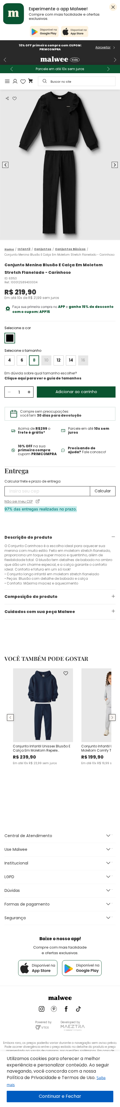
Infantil (24, 249)
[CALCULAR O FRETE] (103, 491)
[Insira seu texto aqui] (41, 1009)
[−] (9, 392)
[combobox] (77, 81)
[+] (29, 392)
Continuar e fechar (60, 1096)
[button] (7, 98)
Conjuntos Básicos (70, 249)
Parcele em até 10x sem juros (60, 69)
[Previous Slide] (5, 59)
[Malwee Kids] (60, 59)
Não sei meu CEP (18, 501)
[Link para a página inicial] (9, 249)
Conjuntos (42, 249)
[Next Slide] (115, 59)
